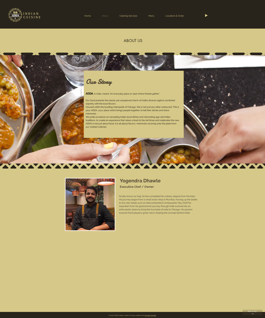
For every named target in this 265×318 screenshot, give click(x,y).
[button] (175, 16)
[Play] (206, 15)
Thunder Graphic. (150, 315)
